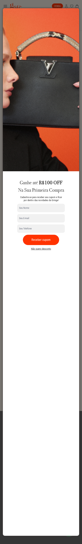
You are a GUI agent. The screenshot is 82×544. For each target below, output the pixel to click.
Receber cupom (41, 240)
